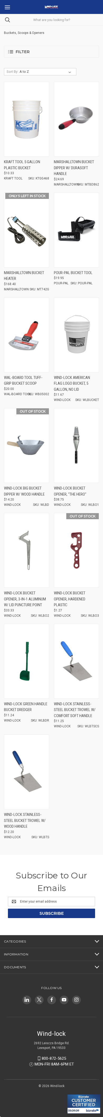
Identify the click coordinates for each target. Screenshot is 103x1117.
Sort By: (12, 72)
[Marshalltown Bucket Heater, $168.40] (26, 230)
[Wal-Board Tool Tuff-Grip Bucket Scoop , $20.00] (26, 334)
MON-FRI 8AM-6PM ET (54, 1064)
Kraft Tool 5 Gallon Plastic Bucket (22, 164)
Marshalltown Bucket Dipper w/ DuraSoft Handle (74, 167)
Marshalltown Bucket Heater (24, 275)
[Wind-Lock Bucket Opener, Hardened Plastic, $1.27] (76, 550)
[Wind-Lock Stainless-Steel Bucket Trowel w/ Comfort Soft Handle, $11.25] (76, 661)
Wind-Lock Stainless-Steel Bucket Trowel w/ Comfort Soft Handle (75, 710)
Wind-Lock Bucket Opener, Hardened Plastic (69, 599)
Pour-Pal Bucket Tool (73, 272)
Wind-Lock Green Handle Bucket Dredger (25, 707)
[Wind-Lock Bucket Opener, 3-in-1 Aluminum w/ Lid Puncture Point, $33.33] (26, 550)
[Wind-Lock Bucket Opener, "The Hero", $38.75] (76, 445)
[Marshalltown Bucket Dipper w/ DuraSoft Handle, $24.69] (76, 119)
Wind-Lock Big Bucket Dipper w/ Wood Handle (24, 491)
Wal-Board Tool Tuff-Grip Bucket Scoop (23, 380)
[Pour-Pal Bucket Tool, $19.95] (76, 230)
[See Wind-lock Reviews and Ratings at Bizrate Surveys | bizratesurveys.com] (83, 1104)
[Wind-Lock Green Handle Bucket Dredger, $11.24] (26, 661)
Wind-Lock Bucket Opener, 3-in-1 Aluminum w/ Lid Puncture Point (25, 599)
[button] (51, 52)
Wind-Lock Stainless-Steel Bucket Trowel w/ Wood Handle (25, 820)
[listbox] (46, 71)
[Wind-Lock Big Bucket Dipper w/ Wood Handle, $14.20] (26, 445)
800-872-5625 (54, 1058)
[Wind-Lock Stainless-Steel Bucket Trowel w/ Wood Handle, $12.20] (26, 771)
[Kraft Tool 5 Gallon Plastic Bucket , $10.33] (26, 119)
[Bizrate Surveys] (74, 1091)
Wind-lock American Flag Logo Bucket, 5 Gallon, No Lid (72, 383)
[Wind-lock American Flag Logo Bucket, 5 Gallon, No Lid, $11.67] (76, 334)
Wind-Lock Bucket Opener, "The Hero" (70, 491)
